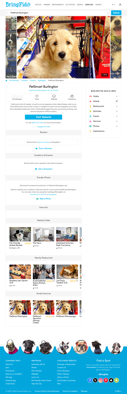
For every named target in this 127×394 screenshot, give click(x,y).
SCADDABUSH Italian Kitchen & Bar (39, 283)
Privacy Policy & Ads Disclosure (47, 391)
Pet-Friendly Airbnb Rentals (15, 244)
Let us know (91, 367)
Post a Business (63, 371)
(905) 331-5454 (37, 122)
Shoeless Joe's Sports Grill (18, 281)
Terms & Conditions (70, 391)
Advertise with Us (38, 364)
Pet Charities (37, 371)
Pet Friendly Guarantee (66, 380)
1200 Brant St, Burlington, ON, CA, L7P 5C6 (43, 90)
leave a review (43, 142)
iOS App (9, 377)
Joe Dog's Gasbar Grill (62, 281)
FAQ (59, 384)
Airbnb (47, 5)
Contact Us (61, 367)
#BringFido (103, 374)
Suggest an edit (43, 126)
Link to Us (35, 377)
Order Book (10, 384)
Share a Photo (63, 377)
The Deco (37, 243)
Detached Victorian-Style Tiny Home (65, 244)
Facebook (34, 194)
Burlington (42, 80)
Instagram (52, 194)
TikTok (43, 194)
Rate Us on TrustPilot (14, 374)
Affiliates (35, 374)
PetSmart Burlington (56, 80)
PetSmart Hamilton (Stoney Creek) (37, 319)
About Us (9, 364)
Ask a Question (45, 169)
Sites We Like (37, 384)
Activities (70, 5)
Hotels (38, 5)
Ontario (33, 80)
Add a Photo (45, 198)
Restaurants (58, 5)
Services (89, 5)
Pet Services (14, 80)
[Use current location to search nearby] (108, 13)
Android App (11, 380)
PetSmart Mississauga (66, 316)
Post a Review (45, 148)
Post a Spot (103, 360)
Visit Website (43, 117)
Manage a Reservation (66, 364)
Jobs (7, 367)
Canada (24, 80)
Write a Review (63, 374)
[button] (103, 96)
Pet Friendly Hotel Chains (41, 380)
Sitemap (84, 391)
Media (34, 367)
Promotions (10, 371)
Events (80, 5)
